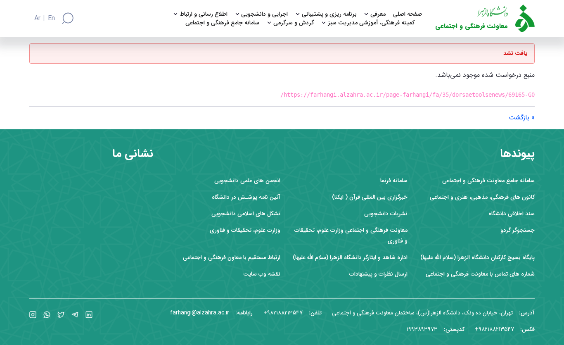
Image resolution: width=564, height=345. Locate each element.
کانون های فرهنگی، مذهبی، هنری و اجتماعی (482, 197)
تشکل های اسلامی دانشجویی (245, 213)
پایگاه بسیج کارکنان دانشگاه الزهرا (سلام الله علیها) (477, 257)
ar (37, 19)
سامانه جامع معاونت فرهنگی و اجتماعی (488, 180)
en (51, 19)
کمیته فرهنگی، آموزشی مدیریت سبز (371, 23)
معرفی (378, 14)
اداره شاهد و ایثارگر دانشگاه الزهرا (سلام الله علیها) (350, 257)
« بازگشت (522, 117)
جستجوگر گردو (517, 230)
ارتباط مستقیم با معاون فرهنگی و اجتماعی (231, 257)
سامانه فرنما (394, 180)
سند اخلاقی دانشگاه (511, 213)
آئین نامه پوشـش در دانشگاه (246, 197)
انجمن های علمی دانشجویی (247, 180)
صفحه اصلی (407, 14)
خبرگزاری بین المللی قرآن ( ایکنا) (370, 197)
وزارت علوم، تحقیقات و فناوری (245, 230)
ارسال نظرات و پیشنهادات (378, 274)
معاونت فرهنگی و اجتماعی (471, 26)
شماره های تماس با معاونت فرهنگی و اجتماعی (480, 274)
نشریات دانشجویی (386, 213)
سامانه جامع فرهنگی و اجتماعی (222, 23)
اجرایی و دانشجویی (264, 14)
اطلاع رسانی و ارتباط (203, 14)
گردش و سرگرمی (293, 23)
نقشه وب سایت (261, 274)
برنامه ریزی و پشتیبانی (329, 14)
